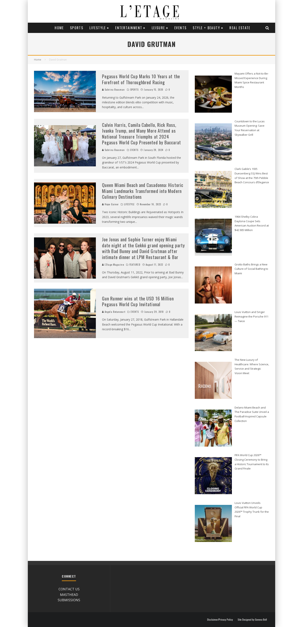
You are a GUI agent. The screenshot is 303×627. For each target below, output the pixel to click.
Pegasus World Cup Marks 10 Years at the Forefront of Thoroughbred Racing (141, 79)
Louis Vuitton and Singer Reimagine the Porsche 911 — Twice (251, 316)
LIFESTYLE (97, 27)
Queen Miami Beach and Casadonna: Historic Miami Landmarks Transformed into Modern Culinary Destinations (142, 191)
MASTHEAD (69, 594)
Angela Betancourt (114, 311)
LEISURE (158, 27)
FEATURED (134, 264)
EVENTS (180, 27)
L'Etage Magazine (114, 264)
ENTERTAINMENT (128, 27)
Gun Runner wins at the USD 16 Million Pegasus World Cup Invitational (138, 301)
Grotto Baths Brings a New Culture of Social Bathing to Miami (251, 269)
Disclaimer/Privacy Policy (220, 619)
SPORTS (76, 27)
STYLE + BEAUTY (206, 27)
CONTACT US (69, 589)
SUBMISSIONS (69, 600)
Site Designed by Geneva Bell (252, 619)
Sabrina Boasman (114, 89)
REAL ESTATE (239, 27)
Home (59, 27)
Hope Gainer (111, 204)
